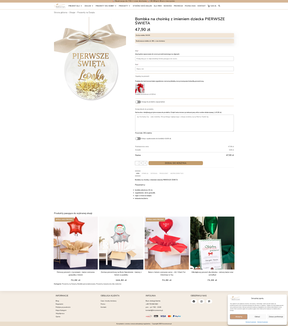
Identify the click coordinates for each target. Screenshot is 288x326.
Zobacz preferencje (276, 317)
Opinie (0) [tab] (145, 173)
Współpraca (60, 313)
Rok (140, 64)
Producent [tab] (164, 173)
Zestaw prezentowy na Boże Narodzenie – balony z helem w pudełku (121, 273)
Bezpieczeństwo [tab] (177, 173)
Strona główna (60, 12)
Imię (140, 51)
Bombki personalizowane (86, 284)
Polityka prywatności (63, 307)
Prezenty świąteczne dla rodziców (108, 284)
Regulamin (59, 304)
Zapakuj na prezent (142, 76)
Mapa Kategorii (61, 310)
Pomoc (103, 304)
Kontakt (103, 307)
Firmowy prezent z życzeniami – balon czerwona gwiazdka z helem (75, 273)
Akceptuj (238, 317)
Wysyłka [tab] (154, 173)
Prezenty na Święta (86, 12)
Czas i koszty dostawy (108, 301)
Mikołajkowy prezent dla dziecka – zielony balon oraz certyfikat (212, 273)
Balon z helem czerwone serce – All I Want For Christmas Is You (167, 273)
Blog (57, 301)
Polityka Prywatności (251, 322)
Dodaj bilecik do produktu (144, 109)
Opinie (58, 317)
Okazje (72, 12)
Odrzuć (257, 317)
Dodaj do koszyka (175, 163)
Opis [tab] (137, 173)
